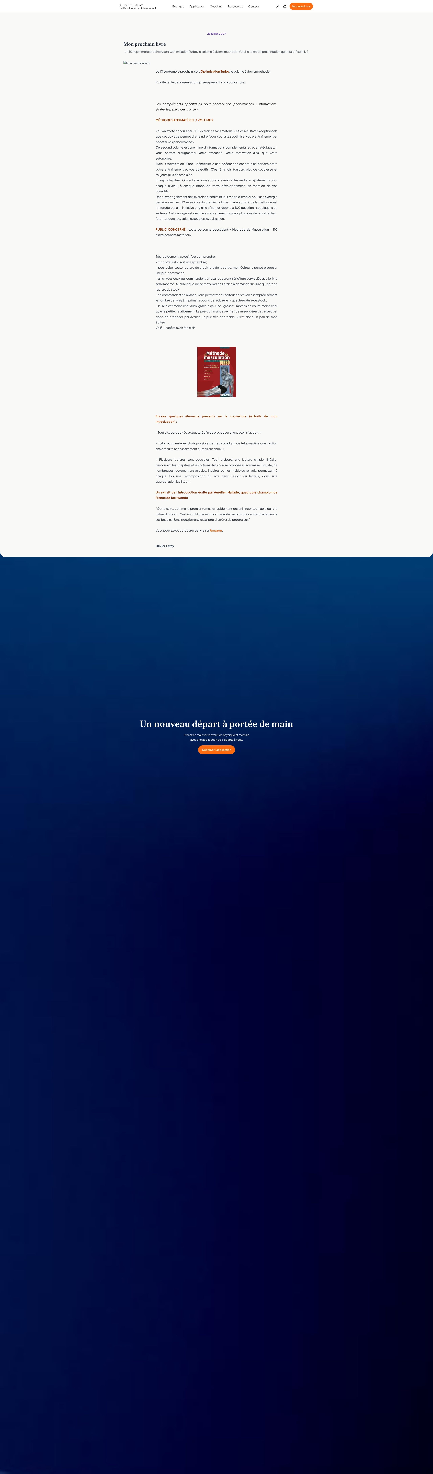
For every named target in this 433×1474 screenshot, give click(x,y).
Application (197, 6)
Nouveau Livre (301, 6)
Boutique (178, 6)
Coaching (216, 6)
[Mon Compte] (278, 6)
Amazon (216, 530)
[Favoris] (285, 6)
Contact (253, 6)
